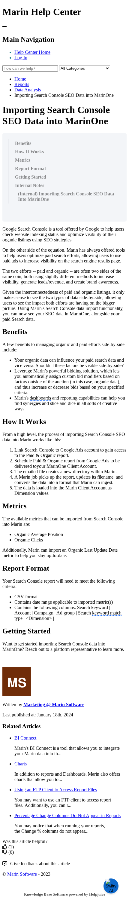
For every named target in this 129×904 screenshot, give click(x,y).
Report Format (30, 168)
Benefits (23, 143)
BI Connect (25, 737)
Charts (20, 763)
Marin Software (22, 874)
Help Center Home (32, 52)
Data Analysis (27, 89)
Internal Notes (29, 185)
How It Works (29, 151)
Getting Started (30, 176)
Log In (20, 57)
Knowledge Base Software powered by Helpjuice (64, 894)
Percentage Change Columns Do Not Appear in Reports (67, 815)
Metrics (22, 160)
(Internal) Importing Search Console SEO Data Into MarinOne (66, 196)
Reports (21, 84)
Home (20, 78)
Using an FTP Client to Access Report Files (55, 789)
